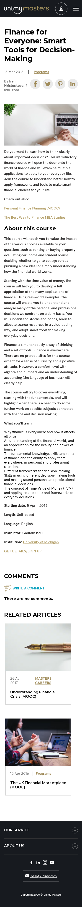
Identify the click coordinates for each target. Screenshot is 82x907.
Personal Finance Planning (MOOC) (32, 208)
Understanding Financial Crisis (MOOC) (33, 694)
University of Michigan (41, 542)
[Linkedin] (73, 84)
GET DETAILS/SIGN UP (22, 551)
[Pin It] (60, 84)
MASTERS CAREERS (43, 680)
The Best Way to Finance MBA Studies (34, 217)
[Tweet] (48, 84)
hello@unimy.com (43, 876)
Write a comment (29, 588)
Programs (41, 72)
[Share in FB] (35, 84)
